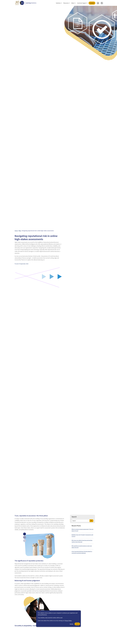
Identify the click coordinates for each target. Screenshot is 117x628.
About (73, 3)
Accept (77, 624)
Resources (66, 3)
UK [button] (98, 3)
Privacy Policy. (68, 620)
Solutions (59, 3)
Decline (71, 624)
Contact (92, 3)
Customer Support (82, 3)
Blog (20, 230)
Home (16, 230)
